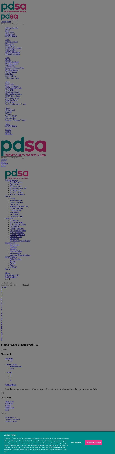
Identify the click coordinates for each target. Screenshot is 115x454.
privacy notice (55, 447)
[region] (57, 442)
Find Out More (76, 442)
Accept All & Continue (93, 442)
